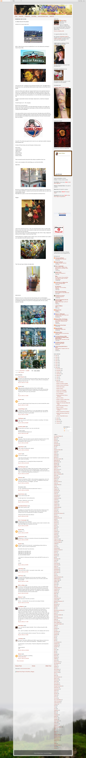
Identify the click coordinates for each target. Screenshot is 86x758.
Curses (55, 510)
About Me (21, 16)
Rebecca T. (20, 597)
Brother (55, 478)
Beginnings (56, 460)
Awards (55, 455)
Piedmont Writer (58, 332)
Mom (55, 608)
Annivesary (56, 443)
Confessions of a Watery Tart (61, 282)
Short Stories (56, 669)
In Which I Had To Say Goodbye (61, 87)
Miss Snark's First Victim (60, 325)
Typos (55, 711)
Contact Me (27, 16)
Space (55, 675)
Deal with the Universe (58, 513)
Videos (55, 722)
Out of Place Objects (58, 623)
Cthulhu (55, 508)
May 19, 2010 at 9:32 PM (23, 593)
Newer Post (18, 666)
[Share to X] (36, 370)
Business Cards (57, 481)
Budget (55, 480)
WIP (55, 729)
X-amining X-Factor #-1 (59, 296)
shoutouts (56, 670)
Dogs (55, 519)
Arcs (55, 446)
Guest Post (56, 563)
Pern (55, 630)
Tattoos (55, 695)
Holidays (55, 581)
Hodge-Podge (57, 580)
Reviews (55, 657)
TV (54, 707)
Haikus (55, 566)
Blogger (50, 753)
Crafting (55, 502)
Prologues (56, 643)
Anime (55, 442)
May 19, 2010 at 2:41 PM (23, 516)
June (57, 378)
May (57, 380)
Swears (55, 692)
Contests (56, 501)
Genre (55, 552)
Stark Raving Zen (22, 466)
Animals (55, 440)
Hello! (56, 306)
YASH (55, 743)
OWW (55, 625)
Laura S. (20, 453)
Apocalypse (56, 445)
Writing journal (57, 737)
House (55, 584)
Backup (55, 457)
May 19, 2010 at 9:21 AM (23, 433)
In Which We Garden (60, 386)
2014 (56, 360)
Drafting (55, 520)
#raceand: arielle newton (59, 343)
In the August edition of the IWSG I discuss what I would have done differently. (61, 321)
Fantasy (55, 533)
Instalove (56, 590)
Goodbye (57, 310)
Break (55, 475)
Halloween (56, 567)
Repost (55, 655)
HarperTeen (56, 570)
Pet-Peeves (56, 631)
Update (55, 716)
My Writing (34, 16)
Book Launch (56, 472)
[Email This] (34, 370)
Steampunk (56, 679)
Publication (56, 645)
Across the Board (59, 262)
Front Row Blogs (57, 542)
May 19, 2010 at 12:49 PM (23, 502)
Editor (55, 528)
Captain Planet (57, 484)
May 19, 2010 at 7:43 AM (23, 395)
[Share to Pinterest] (39, 370)
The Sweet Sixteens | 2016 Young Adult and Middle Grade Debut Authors (61, 337)
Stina (19, 437)
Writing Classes (57, 734)
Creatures (56, 504)
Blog (16, 16)
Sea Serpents (56, 663)
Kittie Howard (21, 376)
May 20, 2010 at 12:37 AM (23, 602)
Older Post (48, 666)
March (57, 419)
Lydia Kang (20, 568)
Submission (56, 687)
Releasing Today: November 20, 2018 (62, 339)
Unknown (20, 477)
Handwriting (56, 569)
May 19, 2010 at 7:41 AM (23, 382)
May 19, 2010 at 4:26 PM (23, 525)
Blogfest (55, 464)
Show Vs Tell (56, 672)
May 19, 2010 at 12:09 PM (23, 483)
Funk (55, 545)
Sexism (55, 667)
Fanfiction (56, 531)
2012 (56, 364)
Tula (55, 705)
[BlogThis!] (35, 370)
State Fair (56, 678)
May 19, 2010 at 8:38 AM (23, 422)
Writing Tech (56, 740)
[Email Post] (32, 370)
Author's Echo (58, 272)
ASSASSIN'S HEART (64, 36)
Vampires (56, 719)
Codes (55, 493)
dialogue (55, 516)
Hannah (20, 386)
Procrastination (57, 642)
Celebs (55, 487)
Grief (55, 561)
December (58, 368)
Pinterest (56, 634)
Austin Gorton (21, 494)
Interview (56, 592)
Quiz (55, 651)
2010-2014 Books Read (43, 16)
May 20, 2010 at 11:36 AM (23, 650)
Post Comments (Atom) (25, 668)
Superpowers (56, 689)
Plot (55, 637)
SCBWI (55, 658)
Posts (66, 428)
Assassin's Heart (57, 449)
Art (54, 448)
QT (54, 648)
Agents (55, 437)
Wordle (55, 731)
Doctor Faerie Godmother (60, 291)
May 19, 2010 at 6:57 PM (23, 571)
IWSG (55, 593)
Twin (55, 708)
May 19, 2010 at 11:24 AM (23, 473)
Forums (55, 537)
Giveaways (56, 558)
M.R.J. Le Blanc (21, 585)
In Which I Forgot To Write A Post (62, 399)
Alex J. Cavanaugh (22, 520)
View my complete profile (59, 31)
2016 (56, 357)
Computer (56, 496)
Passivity (55, 628)
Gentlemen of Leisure (60, 295)
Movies (22, 372)
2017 (56, 355)
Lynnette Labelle (21, 426)
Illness (55, 586)
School (55, 660)
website (55, 725)
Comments (67, 430)
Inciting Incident (57, 587)
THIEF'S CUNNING (58, 38)
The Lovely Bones (57, 699)
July (57, 377)
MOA (20, 372)
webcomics (56, 723)
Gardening (56, 548)
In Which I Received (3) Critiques (62, 411)
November (58, 370)
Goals (55, 560)
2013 (56, 362)
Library (55, 596)
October (58, 372)
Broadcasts (56, 477)
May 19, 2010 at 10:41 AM (23, 463)
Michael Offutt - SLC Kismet (61, 319)
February (58, 421)
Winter (55, 728)
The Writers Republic (59, 342)
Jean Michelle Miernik (23, 505)
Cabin (55, 483)
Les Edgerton (21, 606)
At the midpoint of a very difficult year (62, 292)
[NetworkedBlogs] (62, 213)
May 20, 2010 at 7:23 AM (23, 634)
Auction (55, 451)
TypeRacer (56, 710)
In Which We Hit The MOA (61, 391)
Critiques (56, 505)
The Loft (55, 698)
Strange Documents (58, 686)
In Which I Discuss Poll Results (62, 385)
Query (55, 649)
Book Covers (56, 469)
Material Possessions (58, 601)
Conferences (56, 498)
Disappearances (57, 517)
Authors (55, 454)
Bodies (55, 467)
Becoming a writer (57, 458)
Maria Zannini (58, 309)
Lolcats (55, 599)
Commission (56, 495)
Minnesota (56, 604)
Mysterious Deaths (57, 614)
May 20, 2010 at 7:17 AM (23, 621)
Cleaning (56, 492)
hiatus (55, 575)
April (57, 418)
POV (55, 640)
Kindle (55, 595)
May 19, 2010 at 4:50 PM (23, 564)
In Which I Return (59, 388)
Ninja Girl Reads (58, 328)
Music (55, 613)
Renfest (55, 654)
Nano (55, 616)
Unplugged (56, 714)
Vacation (55, 717)
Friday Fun (56, 539)
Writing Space (57, 739)
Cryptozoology (57, 507)
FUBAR (55, 543)
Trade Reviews (57, 702)
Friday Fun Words (59, 381)
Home (33, 666)
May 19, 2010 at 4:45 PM (23, 532)
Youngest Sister (57, 745)
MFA (55, 602)
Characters (56, 490)
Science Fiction (57, 661)
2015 (56, 359)
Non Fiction (56, 620)
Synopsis (56, 693)
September (58, 373)
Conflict (55, 499)
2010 (56, 367)
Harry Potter (56, 572)
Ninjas (55, 619)
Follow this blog (62, 215)
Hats (55, 573)
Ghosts (55, 555)
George (55, 554)
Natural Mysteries (57, 617)
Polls (55, 639)
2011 (56, 365)
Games (55, 546)
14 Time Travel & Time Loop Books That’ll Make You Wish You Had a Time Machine (61, 278)
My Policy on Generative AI (60, 273)
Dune (55, 525)
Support (55, 690)
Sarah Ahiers (21, 625)
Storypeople (56, 684)
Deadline (56, 511)
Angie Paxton (21, 446)
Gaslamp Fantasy (57, 549)
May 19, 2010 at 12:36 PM (23, 490)
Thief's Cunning (57, 701)
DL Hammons (58, 286)
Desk (55, 514)
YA (54, 742)
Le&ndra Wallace (59, 305)
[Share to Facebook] (38, 370)
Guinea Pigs (56, 564)
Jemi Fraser (20, 575)
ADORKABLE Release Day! (60, 329)
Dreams (55, 522)
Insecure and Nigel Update (60, 283)
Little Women (56, 598)
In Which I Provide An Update (62, 383)
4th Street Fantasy (57, 436)
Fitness (55, 534)
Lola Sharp (20, 638)
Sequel (55, 664)
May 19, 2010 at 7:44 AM (23, 405)
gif (54, 557)
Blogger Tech (56, 466)
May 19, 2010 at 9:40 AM (23, 442)
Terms (55, 696)
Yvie (55, 746)
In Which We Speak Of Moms (62, 405)
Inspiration (56, 589)
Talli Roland (20, 418)
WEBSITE (52, 16)
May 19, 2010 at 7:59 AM (23, 414)
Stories (55, 681)
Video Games (56, 720)
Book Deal (56, 470)
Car (54, 486)
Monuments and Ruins (58, 610)
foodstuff (55, 536)
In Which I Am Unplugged (61, 390)
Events (55, 530)
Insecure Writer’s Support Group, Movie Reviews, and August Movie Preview (61, 268)
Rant (55, 652)
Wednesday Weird (57, 726)
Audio (55, 452)
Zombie (55, 748)
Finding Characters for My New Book (62, 333)
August (57, 375)
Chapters (56, 489)
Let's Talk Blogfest (59, 393)
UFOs (55, 713)
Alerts (55, 439)
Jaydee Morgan (21, 408)
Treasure (56, 704)
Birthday (55, 463)
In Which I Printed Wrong (61, 401)
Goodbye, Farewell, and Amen (60, 263)
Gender (55, 551)
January (58, 423)
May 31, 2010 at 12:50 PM (23, 658)
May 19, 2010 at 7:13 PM (23, 581)
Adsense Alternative (22, 656)
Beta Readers (56, 461)
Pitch (55, 636)
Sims (55, 673)
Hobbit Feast (56, 578)
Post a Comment (20, 660)
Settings (55, 666)
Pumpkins (56, 646)
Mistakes (56, 605)
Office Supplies (57, 622)
